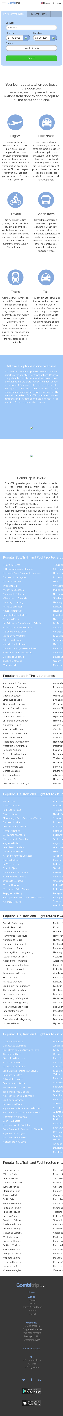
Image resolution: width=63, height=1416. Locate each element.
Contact (32, 1314)
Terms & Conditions (32, 1307)
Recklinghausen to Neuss (15, 1007)
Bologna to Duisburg (13, 657)
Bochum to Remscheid (14, 944)
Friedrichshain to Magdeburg (17, 1019)
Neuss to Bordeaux (12, 611)
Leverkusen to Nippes (14, 994)
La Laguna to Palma (12, 1104)
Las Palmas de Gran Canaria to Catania (22, 623)
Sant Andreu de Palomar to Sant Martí (21, 1112)
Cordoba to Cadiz (12, 1054)
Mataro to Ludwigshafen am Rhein (20, 648)
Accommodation (32, 1340)
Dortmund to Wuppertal (15, 931)
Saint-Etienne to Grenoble (15, 839)
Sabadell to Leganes (13, 1079)
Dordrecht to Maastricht (14, 754)
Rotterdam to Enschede (14, 687)
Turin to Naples (10, 1178)
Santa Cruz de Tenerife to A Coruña (20, 1071)
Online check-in (32, 1326)
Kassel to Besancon (12, 606)
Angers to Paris (10, 843)
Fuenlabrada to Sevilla (14, 1083)
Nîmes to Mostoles (12, 581)
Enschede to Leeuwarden (15, 721)
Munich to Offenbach (13, 590)
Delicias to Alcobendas (14, 1137)
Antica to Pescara (11, 1249)
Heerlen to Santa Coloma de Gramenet (22, 573)
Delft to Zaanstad (11, 771)
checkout (38, 33)
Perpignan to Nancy (12, 893)
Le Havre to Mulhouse (14, 835)
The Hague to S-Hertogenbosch (19, 691)
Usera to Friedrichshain (14, 644)
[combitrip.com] (14, 3)
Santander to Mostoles (14, 636)
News (32, 1303)
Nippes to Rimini (11, 619)
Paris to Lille (9, 801)
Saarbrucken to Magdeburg (16, 986)
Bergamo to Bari (11, 1266)
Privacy (32, 1310)
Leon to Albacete (11, 1121)
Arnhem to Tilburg (12, 725)
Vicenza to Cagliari (12, 1270)
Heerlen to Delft (11, 779)
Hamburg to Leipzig (13, 602)
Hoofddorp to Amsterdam (16, 742)
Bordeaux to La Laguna (14, 577)
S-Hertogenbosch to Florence (18, 569)
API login (32, 1363)
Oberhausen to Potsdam (15, 973)
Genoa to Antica (11, 1187)
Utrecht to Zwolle (11, 696)
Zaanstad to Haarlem (13, 729)
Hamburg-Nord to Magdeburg (18, 952)
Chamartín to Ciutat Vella (15, 1117)
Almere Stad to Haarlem (15, 708)
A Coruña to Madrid (12, 1062)
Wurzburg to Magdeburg (15, 1002)
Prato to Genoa (10, 1216)
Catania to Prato (10, 1195)
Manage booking (32, 1336)
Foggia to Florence (12, 1241)
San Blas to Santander (13, 1100)
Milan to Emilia (10, 1174)
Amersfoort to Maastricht (15, 733)
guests (9, 43)
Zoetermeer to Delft (13, 758)
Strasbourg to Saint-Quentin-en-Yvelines (23, 818)
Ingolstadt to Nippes (13, 1011)
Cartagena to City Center (15, 631)
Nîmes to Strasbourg (13, 851)
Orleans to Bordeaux (13, 881)
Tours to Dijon (10, 868)
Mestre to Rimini (11, 1237)
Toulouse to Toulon (12, 810)
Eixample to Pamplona (14, 1058)
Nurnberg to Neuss (12, 940)
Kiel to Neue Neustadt (13, 969)
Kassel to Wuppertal (13, 981)
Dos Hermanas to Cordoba (16, 1125)
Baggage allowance (32, 1329)
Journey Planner (40, 14)
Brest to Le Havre (11, 860)
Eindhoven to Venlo (12, 700)
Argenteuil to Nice (12, 902)
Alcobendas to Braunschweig (17, 652)
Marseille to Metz (11, 805)
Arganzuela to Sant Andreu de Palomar (22, 1108)
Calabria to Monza (12, 1224)
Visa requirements (32, 1333)
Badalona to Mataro (12, 1075)
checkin (10, 33)
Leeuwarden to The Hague (16, 783)
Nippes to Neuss (11, 1023)
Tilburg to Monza (11, 565)
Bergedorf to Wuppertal (15, 1015)
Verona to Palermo (12, 1203)
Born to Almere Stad (13, 767)
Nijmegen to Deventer (14, 716)
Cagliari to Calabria (12, 1233)
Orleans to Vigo (11, 586)
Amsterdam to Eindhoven (15, 683)
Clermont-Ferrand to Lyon (16, 872)
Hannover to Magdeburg (15, 936)
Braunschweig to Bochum (16, 965)
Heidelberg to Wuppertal (15, 998)
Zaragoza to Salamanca (14, 1046)
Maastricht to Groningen (15, 746)
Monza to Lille (10, 665)
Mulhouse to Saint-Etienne (16, 889)
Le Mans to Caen (11, 864)
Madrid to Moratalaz (13, 1041)
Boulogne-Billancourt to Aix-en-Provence (23, 897)
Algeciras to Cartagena (14, 1133)
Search (31, 58)
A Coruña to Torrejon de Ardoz (18, 627)
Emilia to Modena (11, 1245)
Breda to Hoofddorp (13, 712)
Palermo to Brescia (12, 1182)
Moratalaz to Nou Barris (14, 1142)
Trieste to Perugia (11, 1212)
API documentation (32, 1360)
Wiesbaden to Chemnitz (15, 598)
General (32, 1300)
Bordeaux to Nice (11, 822)
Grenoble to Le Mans (13, 847)
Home (31, 1292)
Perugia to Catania (12, 1253)
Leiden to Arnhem (12, 750)
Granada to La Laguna (14, 1066)
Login (58, 3)
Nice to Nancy (10, 814)
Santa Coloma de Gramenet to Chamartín (23, 1129)
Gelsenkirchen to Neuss (15, 956)
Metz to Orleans (11, 885)
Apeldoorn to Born (12, 737)
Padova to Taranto (12, 1208)
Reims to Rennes (11, 831)
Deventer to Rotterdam (14, 762)
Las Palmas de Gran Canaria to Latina (21, 1050)
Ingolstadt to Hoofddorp (15, 615)
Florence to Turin (11, 1191)
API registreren (32, 1367)
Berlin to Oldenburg (13, 923)
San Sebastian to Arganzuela (17, 1087)
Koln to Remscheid (12, 927)
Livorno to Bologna (12, 1228)
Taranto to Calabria (12, 1220)
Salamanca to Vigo (12, 640)
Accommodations (15, 14)
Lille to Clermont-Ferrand (15, 826)
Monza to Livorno (11, 1258)
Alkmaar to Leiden (12, 775)
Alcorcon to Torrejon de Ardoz (18, 1096)
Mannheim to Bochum (14, 948)
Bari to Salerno (10, 1199)
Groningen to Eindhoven (15, 704)
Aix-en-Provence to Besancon (18, 856)
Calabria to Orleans (12, 661)
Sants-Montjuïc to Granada (16, 1092)
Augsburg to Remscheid (15, 961)
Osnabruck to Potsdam (14, 990)
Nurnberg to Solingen (13, 594)
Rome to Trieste (11, 1170)
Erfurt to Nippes (11, 977)
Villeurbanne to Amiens (14, 876)
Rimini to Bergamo (12, 1262)
